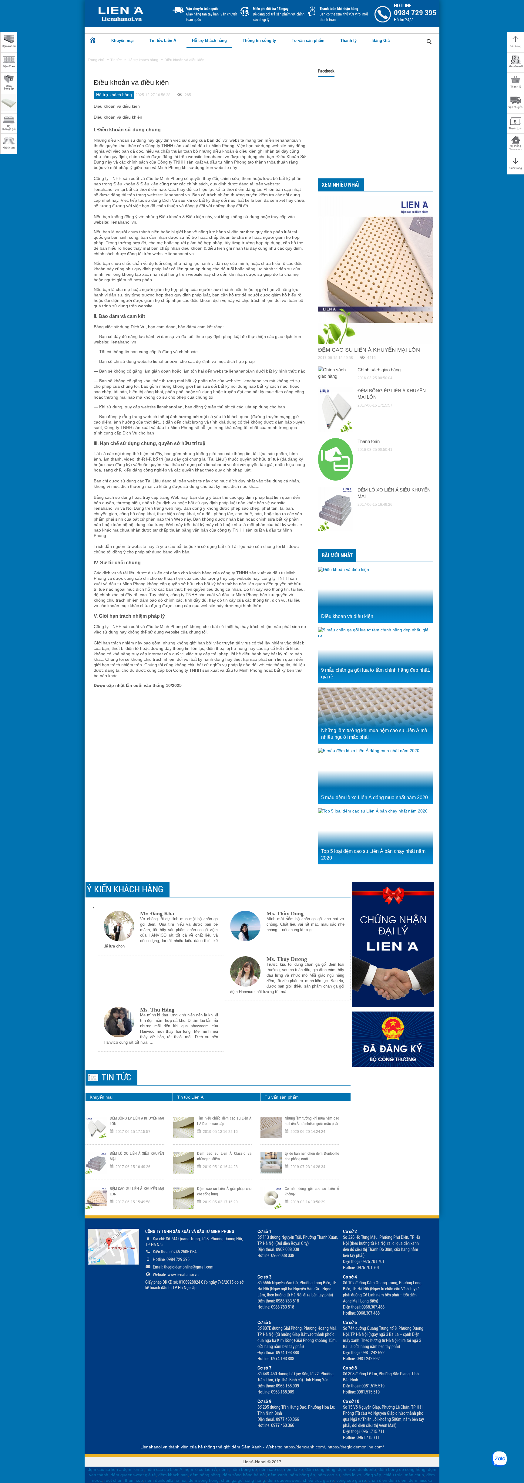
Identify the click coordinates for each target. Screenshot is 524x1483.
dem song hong (204, 1480)
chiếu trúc (393, 1474)
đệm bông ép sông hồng (401, 1469)
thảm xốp (134, 1480)
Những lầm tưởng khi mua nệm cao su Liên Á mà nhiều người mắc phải (312, 1121)
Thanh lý (348, 40)
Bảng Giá (381, 40)
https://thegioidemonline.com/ (356, 1446)
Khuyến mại (122, 40)
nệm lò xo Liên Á (201, 1469)
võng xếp (372, 1474)
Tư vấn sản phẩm (308, 40)
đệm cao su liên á (105, 1469)
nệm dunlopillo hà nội (165, 1480)
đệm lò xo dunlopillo (357, 1469)
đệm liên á (133, 1469)
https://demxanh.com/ (304, 1446)
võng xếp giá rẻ (351, 1480)
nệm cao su (270, 1469)
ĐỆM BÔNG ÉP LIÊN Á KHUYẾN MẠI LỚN (137, 1121)
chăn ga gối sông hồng (243, 1480)
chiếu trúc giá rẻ (318, 1480)
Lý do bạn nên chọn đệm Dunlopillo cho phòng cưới (312, 1156)
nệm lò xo (293, 1469)
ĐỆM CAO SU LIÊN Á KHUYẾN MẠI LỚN (137, 1191)
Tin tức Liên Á (162, 40)
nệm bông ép (244, 1469)
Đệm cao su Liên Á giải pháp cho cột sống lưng (224, 1191)
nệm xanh (277, 1474)
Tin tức (116, 1077)
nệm (223, 1469)
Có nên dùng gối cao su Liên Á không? (312, 1191)
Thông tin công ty (259, 40)
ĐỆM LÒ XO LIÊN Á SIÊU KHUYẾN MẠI (137, 1156)
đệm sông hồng (320, 1469)
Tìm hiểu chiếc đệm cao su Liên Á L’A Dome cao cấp (224, 1121)
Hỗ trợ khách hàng (209, 40)
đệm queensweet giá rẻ (133, 1474)
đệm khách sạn (173, 1474)
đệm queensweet (284, 1480)
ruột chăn (113, 1480)
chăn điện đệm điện (387, 1480)
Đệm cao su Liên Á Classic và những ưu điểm (224, 1156)
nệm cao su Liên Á (164, 1469)
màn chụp (414, 1474)
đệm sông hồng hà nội (244, 1474)
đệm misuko (420, 1480)
